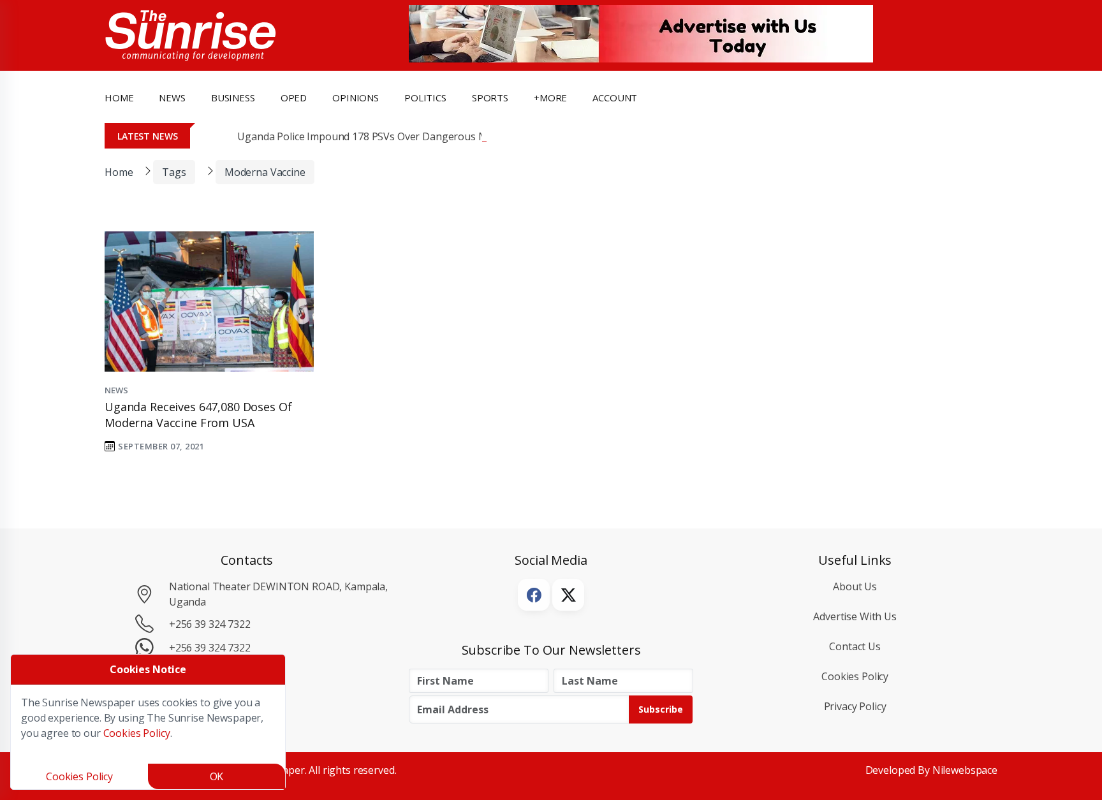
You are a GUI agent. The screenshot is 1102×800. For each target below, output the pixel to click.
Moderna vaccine (264, 172)
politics (425, 97)
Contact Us (855, 646)
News (116, 390)
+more (550, 97)
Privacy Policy (855, 706)
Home (119, 97)
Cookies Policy (854, 676)
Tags (174, 172)
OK (217, 776)
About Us (855, 586)
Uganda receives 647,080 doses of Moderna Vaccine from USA (198, 414)
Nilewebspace (964, 770)
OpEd (294, 97)
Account (614, 97)
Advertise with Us (855, 616)
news (172, 97)
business (233, 97)
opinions (355, 97)
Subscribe (660, 709)
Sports (490, 97)
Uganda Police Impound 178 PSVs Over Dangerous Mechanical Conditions (410, 136)
